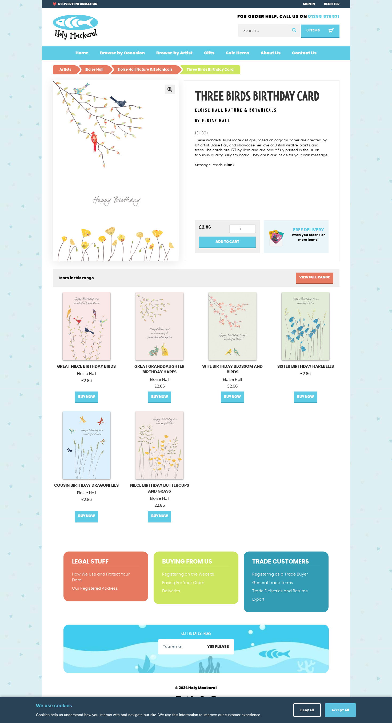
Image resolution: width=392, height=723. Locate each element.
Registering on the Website (188, 574)
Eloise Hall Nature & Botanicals (236, 110)
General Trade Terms (272, 583)
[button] (170, 89)
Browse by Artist (174, 53)
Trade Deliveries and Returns (280, 591)
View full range (314, 277)
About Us (271, 53)
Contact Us (304, 53)
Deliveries (171, 591)
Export (258, 599)
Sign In (309, 4)
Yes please (218, 647)
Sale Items (237, 53)
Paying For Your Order (183, 583)
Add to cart (227, 242)
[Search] (294, 30)
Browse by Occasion (122, 53)
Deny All (307, 710)
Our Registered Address (95, 588)
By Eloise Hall (212, 121)
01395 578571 (323, 16)
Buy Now (86, 397)
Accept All (340, 710)
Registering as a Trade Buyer (280, 574)
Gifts (209, 53)
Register (331, 4)
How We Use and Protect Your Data (101, 577)
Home (82, 53)
